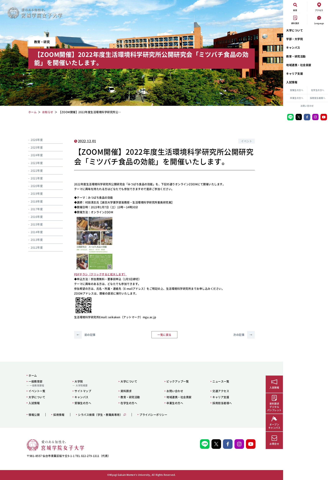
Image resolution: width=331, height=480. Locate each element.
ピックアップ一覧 (177, 381)
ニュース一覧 (220, 381)
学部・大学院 (294, 39)
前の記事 (86, 335)
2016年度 (37, 216)
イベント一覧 (37, 391)
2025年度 (37, 147)
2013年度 (37, 240)
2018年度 (37, 201)
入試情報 (291, 82)
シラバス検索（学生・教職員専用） (100, 414)
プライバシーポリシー (153, 414)
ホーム (33, 375)
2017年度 (37, 209)
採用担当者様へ (317, 98)
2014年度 (37, 232)
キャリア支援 (294, 73)
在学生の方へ (317, 90)
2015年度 (37, 224)
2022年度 (37, 170)
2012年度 (37, 247)
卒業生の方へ (296, 98)
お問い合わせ (307, 106)
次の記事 (242, 335)
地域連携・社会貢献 (298, 65)
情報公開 (34, 414)
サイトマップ (83, 391)
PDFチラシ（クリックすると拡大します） (100, 274)
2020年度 (37, 186)
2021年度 (37, 178)
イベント (246, 141)
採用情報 (58, 414)
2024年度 (37, 155)
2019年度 (37, 193)
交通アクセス (220, 391)
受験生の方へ (296, 90)
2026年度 (37, 140)
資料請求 (126, 391)
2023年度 (37, 163)
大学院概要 (82, 385)
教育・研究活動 (296, 56)
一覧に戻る (164, 335)
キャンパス (293, 47)
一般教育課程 (37, 385)
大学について (294, 30)
